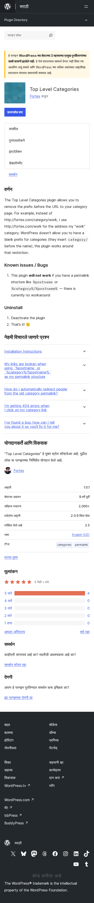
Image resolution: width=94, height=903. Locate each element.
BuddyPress (16, 823)
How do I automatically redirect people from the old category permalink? (35, 391)
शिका (7, 762)
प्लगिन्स (54, 740)
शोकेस (53, 724)
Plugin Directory (16, 20)
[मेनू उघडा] (87, 6)
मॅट (8, 808)
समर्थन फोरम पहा (15, 664)
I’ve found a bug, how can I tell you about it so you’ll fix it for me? (31, 424)
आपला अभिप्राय (14, 632)
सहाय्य (8, 770)
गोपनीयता (10, 748)
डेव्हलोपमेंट (16, 163)
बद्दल (7, 724)
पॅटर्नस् (53, 748)
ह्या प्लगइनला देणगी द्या (18, 697)
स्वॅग (51, 785)
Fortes (35, 96)
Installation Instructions (23, 351)
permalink (81, 544)
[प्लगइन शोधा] (50, 35)
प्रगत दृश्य (11, 557)
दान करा (56, 778)
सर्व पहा (85, 632)
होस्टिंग (8, 740)
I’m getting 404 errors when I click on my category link (26, 408)
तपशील (13, 129)
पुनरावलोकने (17, 140)
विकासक (10, 778)
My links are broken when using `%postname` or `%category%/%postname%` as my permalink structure (27, 370)
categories (64, 544)
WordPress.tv (17, 785)
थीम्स (52, 732)
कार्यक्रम (55, 770)
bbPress (13, 815)
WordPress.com (19, 800)
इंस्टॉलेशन (15, 151)
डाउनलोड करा (15, 112)
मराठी (18, 843)
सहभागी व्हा (56, 762)
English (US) (81, 534)
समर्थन (13, 174)
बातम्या (8, 732)
